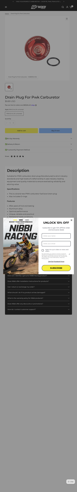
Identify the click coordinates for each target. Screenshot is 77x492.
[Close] (71, 220)
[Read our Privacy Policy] (69, 254)
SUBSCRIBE (56, 268)
